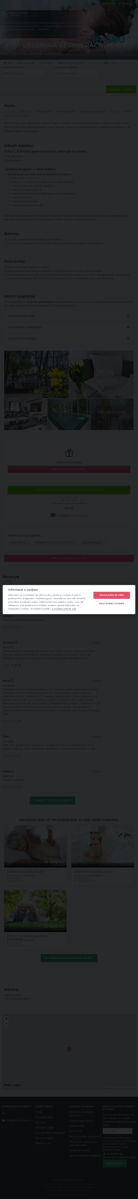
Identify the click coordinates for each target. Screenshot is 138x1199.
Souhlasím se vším (112, 595)
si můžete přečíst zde (64, 608)
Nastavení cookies (111, 603)
